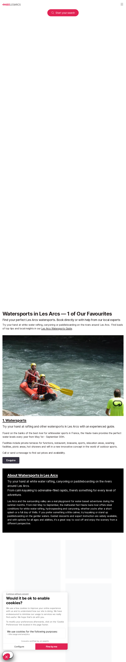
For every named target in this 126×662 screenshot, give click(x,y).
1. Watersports (14, 420)
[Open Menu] (122, 4)
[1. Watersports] (63, 375)
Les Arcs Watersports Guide (56, 328)
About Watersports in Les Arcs (32, 475)
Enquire (11, 460)
